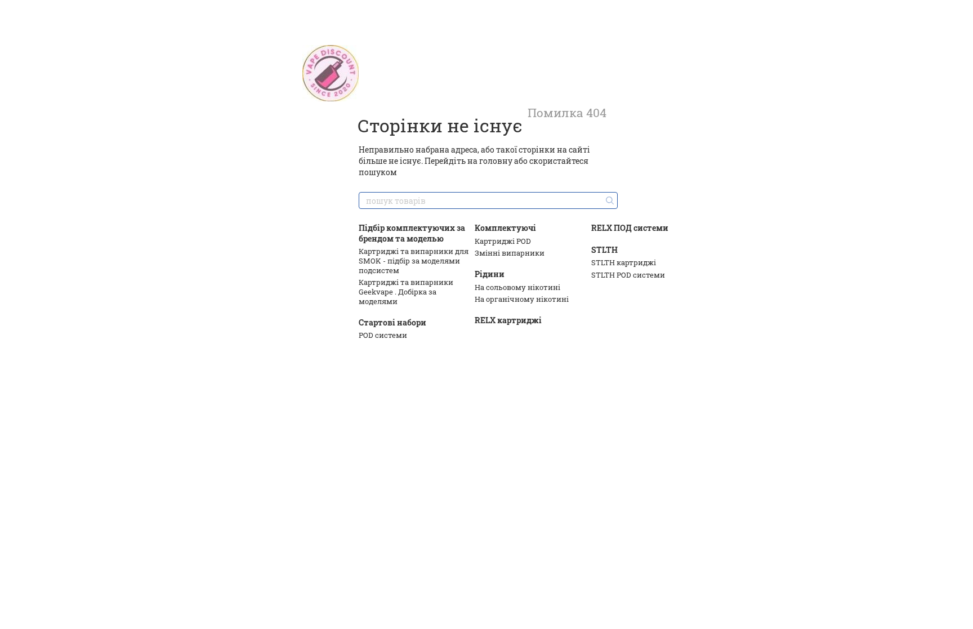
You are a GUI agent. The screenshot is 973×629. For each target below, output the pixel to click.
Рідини (490, 274)
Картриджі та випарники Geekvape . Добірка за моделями (406, 291)
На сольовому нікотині (517, 287)
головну (495, 160)
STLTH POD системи (628, 275)
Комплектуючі (505, 227)
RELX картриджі (508, 320)
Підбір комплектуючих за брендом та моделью (412, 232)
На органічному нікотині (522, 299)
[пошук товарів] (609, 200)
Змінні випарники (509, 253)
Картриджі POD (503, 241)
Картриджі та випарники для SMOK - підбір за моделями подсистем (413, 260)
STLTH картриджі (623, 262)
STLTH (604, 249)
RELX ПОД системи (629, 227)
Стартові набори (392, 322)
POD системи (383, 335)
